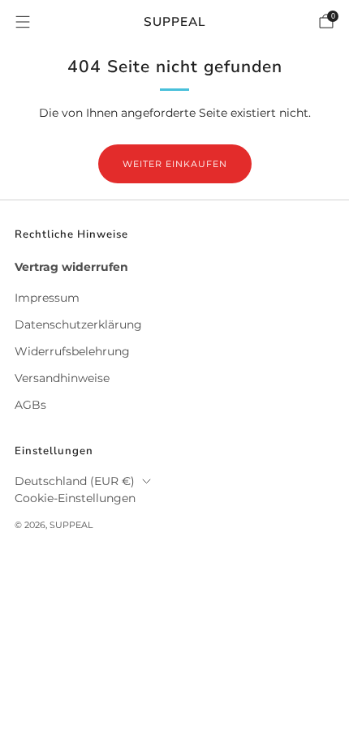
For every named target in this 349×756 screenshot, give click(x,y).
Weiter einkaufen (175, 164)
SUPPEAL (175, 21)
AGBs (30, 404)
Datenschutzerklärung (78, 324)
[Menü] (23, 22)
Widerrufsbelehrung (72, 351)
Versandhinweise (62, 378)
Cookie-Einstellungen (75, 498)
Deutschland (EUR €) (75, 481)
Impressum (47, 297)
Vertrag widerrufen (71, 267)
